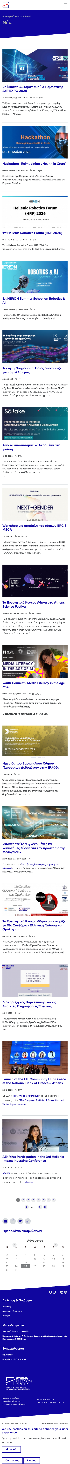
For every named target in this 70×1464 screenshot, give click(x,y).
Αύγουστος (35, 1241)
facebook (50, 1292)
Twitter (20, 1221)
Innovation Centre (20, 5)
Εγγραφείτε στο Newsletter (11, 1401)
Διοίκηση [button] (6, 1306)
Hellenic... (28, 1182)
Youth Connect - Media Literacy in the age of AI (33, 685)
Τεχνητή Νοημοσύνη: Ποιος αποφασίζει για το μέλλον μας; (32, 370)
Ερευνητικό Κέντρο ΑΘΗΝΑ (16, 16)
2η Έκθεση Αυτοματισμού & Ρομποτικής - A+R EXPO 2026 (33, 89)
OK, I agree (12, 1460)
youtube (65, 1292)
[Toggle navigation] (65, 5)
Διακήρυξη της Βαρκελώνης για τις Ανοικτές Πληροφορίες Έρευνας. (29, 1004)
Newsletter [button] (7, 1354)
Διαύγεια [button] (6, 1315)
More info (11, 1449)
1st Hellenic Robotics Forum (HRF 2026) (32, 233)
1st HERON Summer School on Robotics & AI (33, 301)
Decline (31, 1460)
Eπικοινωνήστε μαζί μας (10, 1398)
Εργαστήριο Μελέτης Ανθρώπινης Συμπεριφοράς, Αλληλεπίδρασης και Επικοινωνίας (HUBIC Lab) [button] (34, 1337)
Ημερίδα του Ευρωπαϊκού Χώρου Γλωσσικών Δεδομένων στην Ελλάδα (30, 765)
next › (40, 1207)
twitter (58, 1292)
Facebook (13, 1221)
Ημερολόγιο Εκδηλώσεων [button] (14, 1359)
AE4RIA (6, 1173)
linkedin (54, 1292)
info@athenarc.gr (48, 1400)
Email (5, 1221)
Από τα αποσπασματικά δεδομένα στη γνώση (31, 447)
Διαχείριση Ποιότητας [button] (12, 1311)
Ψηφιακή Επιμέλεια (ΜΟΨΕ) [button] (15, 1331)
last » (45, 1207)
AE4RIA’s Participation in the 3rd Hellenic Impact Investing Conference (33, 1159)
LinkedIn (28, 1221)
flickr (61, 1292)
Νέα (7, 22)
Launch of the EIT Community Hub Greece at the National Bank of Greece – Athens (34, 1081)
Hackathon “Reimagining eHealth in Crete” (34, 164)
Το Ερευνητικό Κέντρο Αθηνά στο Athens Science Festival (33, 604)
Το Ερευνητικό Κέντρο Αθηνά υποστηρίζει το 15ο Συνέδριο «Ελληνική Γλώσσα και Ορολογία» (34, 925)
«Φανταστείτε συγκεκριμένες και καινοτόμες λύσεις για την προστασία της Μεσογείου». (33, 848)
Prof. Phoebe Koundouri (26, 1095)
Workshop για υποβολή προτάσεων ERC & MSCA (34, 528)
